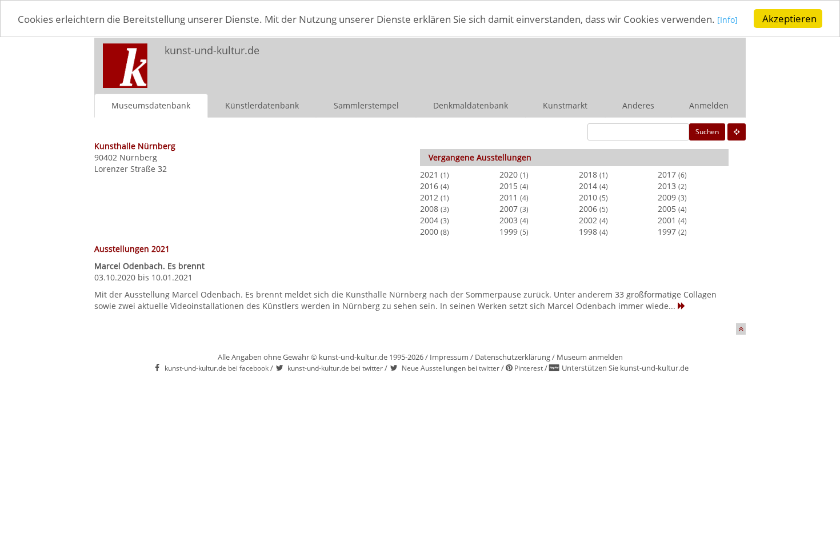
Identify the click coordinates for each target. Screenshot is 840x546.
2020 (508, 174)
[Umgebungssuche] (736, 131)
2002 (588, 220)
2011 (508, 197)
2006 (588, 208)
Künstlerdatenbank (262, 105)
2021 (429, 174)
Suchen (707, 131)
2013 (667, 185)
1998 (588, 231)
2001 (667, 220)
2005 (667, 208)
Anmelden (709, 105)
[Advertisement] (595, 60)
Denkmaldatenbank (470, 105)
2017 (667, 174)
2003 (508, 220)
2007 (508, 208)
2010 (588, 197)
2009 (667, 197)
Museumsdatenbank (150, 105)
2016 (429, 185)
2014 (588, 185)
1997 (667, 231)
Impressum (449, 357)
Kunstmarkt (565, 105)
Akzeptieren (789, 18)
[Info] (727, 19)
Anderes (638, 105)
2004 (429, 220)
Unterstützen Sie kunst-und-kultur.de (625, 368)
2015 (508, 185)
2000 (429, 231)
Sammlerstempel (366, 105)
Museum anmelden (590, 357)
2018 (588, 174)
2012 (429, 197)
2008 (429, 208)
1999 (508, 231)
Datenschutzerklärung (512, 357)
